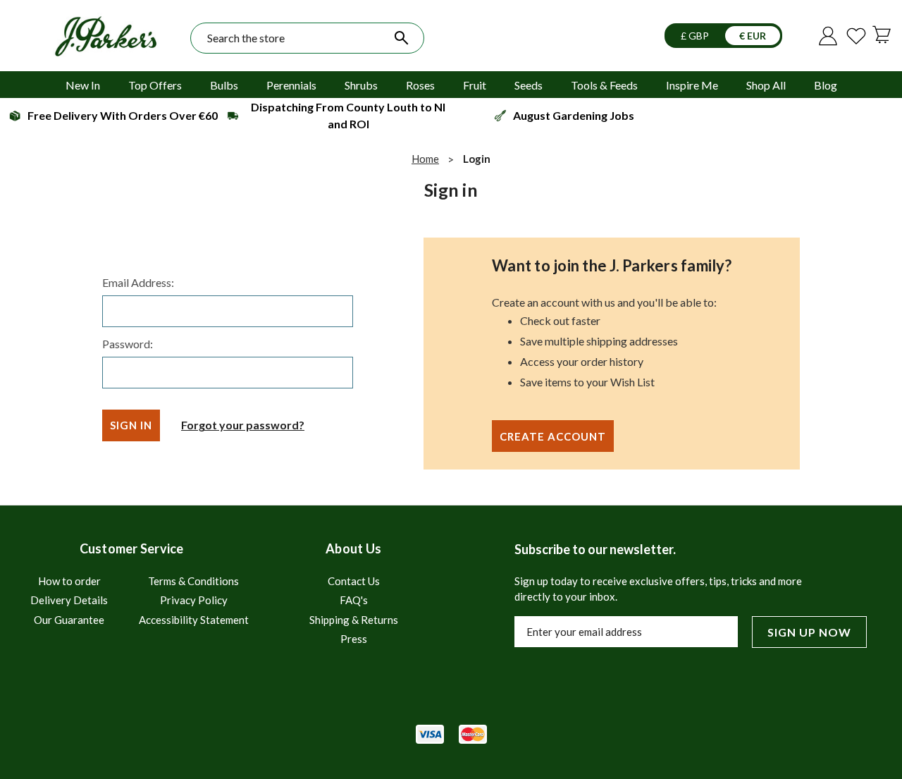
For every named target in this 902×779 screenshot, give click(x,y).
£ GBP (696, 36)
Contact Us (354, 581)
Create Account (553, 436)
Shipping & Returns (353, 619)
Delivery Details (69, 600)
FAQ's (354, 600)
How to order (69, 581)
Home (425, 158)
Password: (127, 343)
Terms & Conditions (193, 581)
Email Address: (138, 282)
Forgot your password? (242, 424)
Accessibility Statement (194, 619)
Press (353, 638)
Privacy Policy (194, 600)
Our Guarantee (69, 619)
